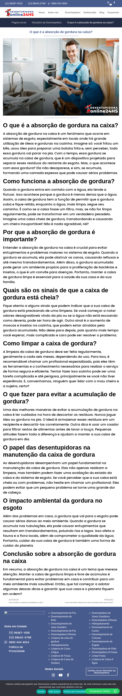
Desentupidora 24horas (63, 634)
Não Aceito (54, 691)
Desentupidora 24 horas (104, 652)
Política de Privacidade (75, 691)
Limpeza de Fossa (61, 655)
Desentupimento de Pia (63, 613)
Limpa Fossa (98, 655)
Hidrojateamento (60, 645)
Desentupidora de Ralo (104, 648)
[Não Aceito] (117, 688)
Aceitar (41, 691)
